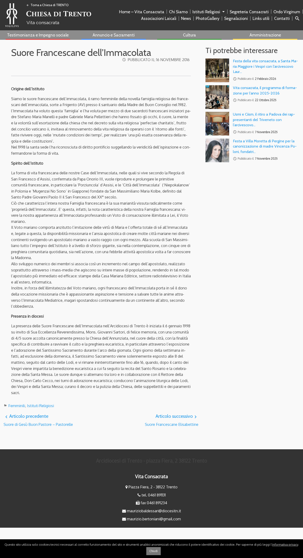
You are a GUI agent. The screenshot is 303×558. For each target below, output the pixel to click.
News (186, 18)
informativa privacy (285, 544)
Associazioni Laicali (158, 18)
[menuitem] (142, 12)
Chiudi (153, 551)
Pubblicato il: (159, 59)
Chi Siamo (178, 11)
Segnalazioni (236, 18)
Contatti (282, 18)
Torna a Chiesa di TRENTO (47, 5)
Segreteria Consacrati (249, 11)
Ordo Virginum (286, 11)
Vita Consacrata (151, 476)
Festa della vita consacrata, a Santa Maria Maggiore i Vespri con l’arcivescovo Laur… (265, 66)
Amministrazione (265, 34)
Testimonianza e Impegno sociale (38, 34)
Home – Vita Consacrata (141, 11)
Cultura (189, 34)
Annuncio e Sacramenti (114, 34)
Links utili (261, 18)
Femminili (16, 405)
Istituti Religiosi (206, 11)
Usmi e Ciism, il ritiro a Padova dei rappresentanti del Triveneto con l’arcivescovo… (264, 119)
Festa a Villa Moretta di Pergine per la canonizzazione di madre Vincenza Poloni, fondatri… (265, 146)
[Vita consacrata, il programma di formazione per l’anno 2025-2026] (217, 97)
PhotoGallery (207, 18)
